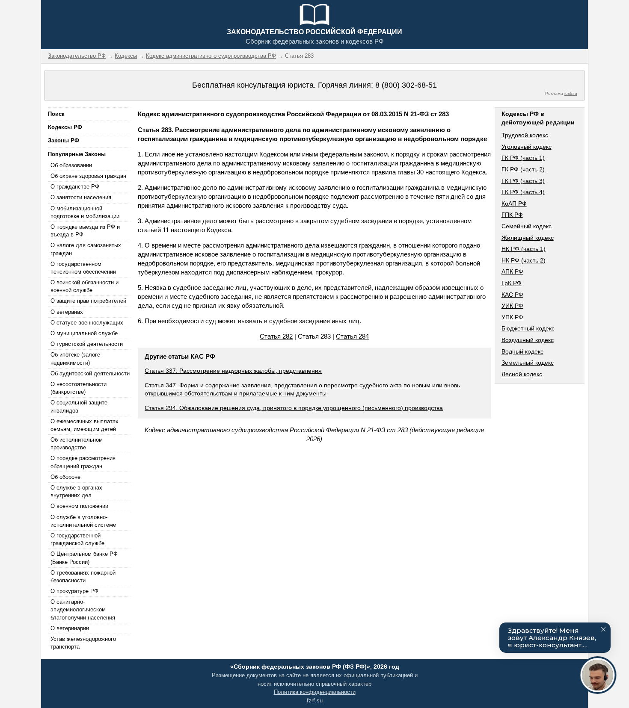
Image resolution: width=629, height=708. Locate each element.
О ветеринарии (69, 628)
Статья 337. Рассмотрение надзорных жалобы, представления (233, 370)
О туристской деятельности (86, 344)
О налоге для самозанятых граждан (85, 249)
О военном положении (79, 506)
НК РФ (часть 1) (523, 248)
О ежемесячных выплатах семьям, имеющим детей (84, 425)
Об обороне (65, 477)
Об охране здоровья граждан (88, 176)
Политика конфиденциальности (315, 692)
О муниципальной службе (84, 333)
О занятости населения (80, 197)
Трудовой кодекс (524, 135)
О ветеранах (66, 312)
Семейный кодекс (526, 226)
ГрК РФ (511, 283)
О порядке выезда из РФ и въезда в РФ (85, 231)
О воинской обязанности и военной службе (84, 286)
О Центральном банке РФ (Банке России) (84, 558)
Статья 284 (352, 336)
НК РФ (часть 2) (523, 260)
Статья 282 (276, 336)
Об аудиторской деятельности (90, 373)
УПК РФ (512, 317)
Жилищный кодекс (527, 237)
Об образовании (71, 165)
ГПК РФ (512, 214)
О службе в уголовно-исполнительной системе (83, 521)
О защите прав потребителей (88, 301)
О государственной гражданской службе (77, 539)
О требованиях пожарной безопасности (83, 576)
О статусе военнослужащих (86, 322)
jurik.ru (570, 93)
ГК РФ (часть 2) (523, 169)
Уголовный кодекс (526, 146)
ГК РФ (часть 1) (523, 157)
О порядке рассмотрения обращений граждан (83, 462)
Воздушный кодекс (527, 339)
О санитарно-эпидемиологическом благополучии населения (82, 609)
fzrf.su (315, 700)
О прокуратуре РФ (74, 591)
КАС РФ (512, 294)
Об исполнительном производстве (76, 444)
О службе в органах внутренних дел (76, 491)
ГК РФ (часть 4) (523, 192)
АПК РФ (512, 271)
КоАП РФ (514, 203)
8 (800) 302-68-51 (406, 85)
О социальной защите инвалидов (78, 406)
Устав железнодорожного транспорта (83, 643)
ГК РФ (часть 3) (523, 180)
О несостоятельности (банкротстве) (78, 388)
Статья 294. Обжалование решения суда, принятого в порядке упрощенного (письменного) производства (294, 407)
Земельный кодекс (527, 362)
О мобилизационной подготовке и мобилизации (84, 212)
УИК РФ (512, 305)
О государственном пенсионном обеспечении (83, 268)
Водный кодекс (522, 351)
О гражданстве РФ (74, 186)
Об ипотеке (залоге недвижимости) (75, 358)
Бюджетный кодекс (528, 328)
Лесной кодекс (521, 374)
